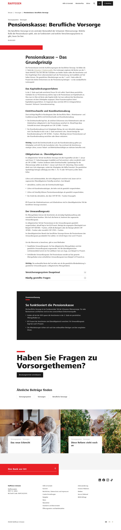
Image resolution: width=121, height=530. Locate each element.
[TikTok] (111, 480)
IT (112, 522)
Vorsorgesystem (25, 397)
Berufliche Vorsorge (60, 397)
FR (109, 522)
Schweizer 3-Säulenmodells (43, 70)
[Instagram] (107, 480)
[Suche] (94, 3)
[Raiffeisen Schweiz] (14, 3)
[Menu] (99, 3)
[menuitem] (68, 3)
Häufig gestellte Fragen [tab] (38, 278)
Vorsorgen (42, 397)
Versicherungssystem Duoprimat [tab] (43, 272)
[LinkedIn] (99, 480)
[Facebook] (103, 480)
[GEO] (55, 468)
